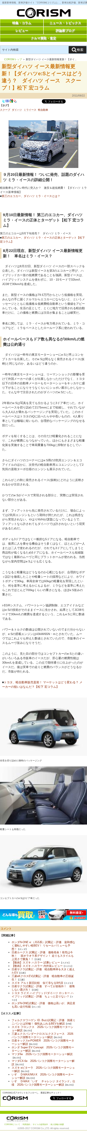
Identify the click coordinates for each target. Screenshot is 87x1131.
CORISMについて (12, 1124)
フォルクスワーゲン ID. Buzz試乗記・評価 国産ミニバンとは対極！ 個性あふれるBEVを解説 (43, 1022)
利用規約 (26, 1124)
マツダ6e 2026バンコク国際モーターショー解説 (42, 1054)
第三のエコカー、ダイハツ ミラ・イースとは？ (31, 196)
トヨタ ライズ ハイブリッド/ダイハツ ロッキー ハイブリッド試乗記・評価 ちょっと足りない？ (42, 994)
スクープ (5, 109)
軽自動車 (43, 109)
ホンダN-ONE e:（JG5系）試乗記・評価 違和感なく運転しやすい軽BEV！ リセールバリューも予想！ (43, 946)
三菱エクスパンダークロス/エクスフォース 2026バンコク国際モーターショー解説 (42, 1035)
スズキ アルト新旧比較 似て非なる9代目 (37, 982)
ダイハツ (17, 109)
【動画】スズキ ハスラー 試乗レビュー (36, 962)
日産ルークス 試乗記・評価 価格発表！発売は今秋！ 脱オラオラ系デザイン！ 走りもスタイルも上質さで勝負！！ (43, 956)
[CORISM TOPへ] (43, 13)
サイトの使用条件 (40, 1124)
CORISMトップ (13, 59)
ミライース (30, 109)
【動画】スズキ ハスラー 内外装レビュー (37, 965)
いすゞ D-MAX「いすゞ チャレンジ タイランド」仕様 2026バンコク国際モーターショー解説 (43, 1083)
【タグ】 (5, 105)
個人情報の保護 (57, 1124)
